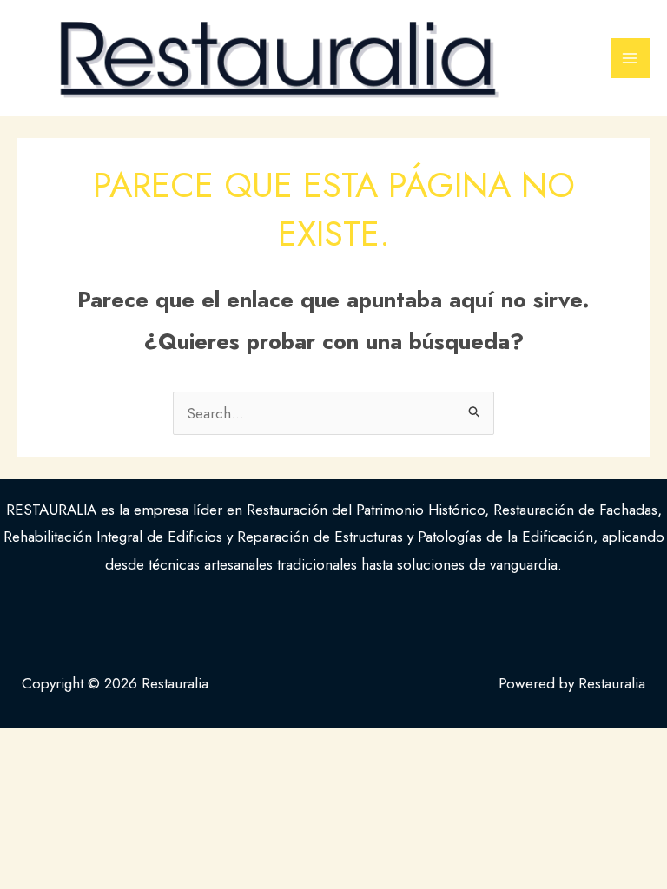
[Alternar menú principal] (630, 58)
